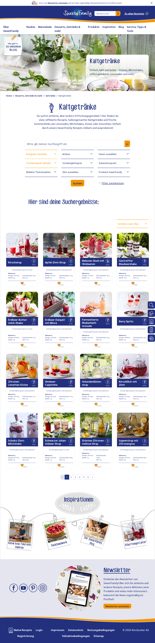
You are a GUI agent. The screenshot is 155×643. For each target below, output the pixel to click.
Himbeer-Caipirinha (51, 383)
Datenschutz (76, 630)
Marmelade (45, 26)
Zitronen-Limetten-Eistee (18, 383)
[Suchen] (118, 13)
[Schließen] (151, 3)
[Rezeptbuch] (151, 321)
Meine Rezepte (23, 630)
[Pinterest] (33, 588)
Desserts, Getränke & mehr (67, 28)
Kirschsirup (15, 262)
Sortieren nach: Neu (128, 223)
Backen (31, 26)
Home (9, 95)
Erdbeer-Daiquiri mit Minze (55, 321)
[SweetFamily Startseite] (77, 12)
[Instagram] (43, 588)
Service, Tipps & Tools (136, 28)
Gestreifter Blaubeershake (128, 262)
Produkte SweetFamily (110, 172)
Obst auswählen (70, 172)
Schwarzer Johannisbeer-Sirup (55, 442)
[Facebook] (13, 588)
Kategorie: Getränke (36, 154)
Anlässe (66, 154)
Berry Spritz (126, 321)
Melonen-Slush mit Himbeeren (93, 262)
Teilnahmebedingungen (76, 636)
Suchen (77, 183)
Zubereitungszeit (107, 163)
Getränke (50, 95)
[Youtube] (23, 588)
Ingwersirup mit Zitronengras (128, 442)
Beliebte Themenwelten (38, 172)
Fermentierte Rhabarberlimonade (90, 323)
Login (39, 630)
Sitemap (99, 636)
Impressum (57, 630)
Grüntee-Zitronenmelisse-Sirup (93, 442)
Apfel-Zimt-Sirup (55, 262)
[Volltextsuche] (151, 305)
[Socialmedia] (151, 329)
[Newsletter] (151, 338)
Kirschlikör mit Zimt (128, 383)
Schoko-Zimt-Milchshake (16, 442)
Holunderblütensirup (92, 383)
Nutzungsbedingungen (101, 630)
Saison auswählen (108, 154)
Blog (121, 26)
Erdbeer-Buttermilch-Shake (18, 321)
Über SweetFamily (11, 28)
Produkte (93, 26)
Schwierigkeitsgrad (72, 163)
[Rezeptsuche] (151, 313)
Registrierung (25, 636)
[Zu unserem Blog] (13, 45)
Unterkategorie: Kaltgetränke (41, 163)
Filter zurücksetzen (113, 183)
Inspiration (109, 26)
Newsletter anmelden (58, 3)
